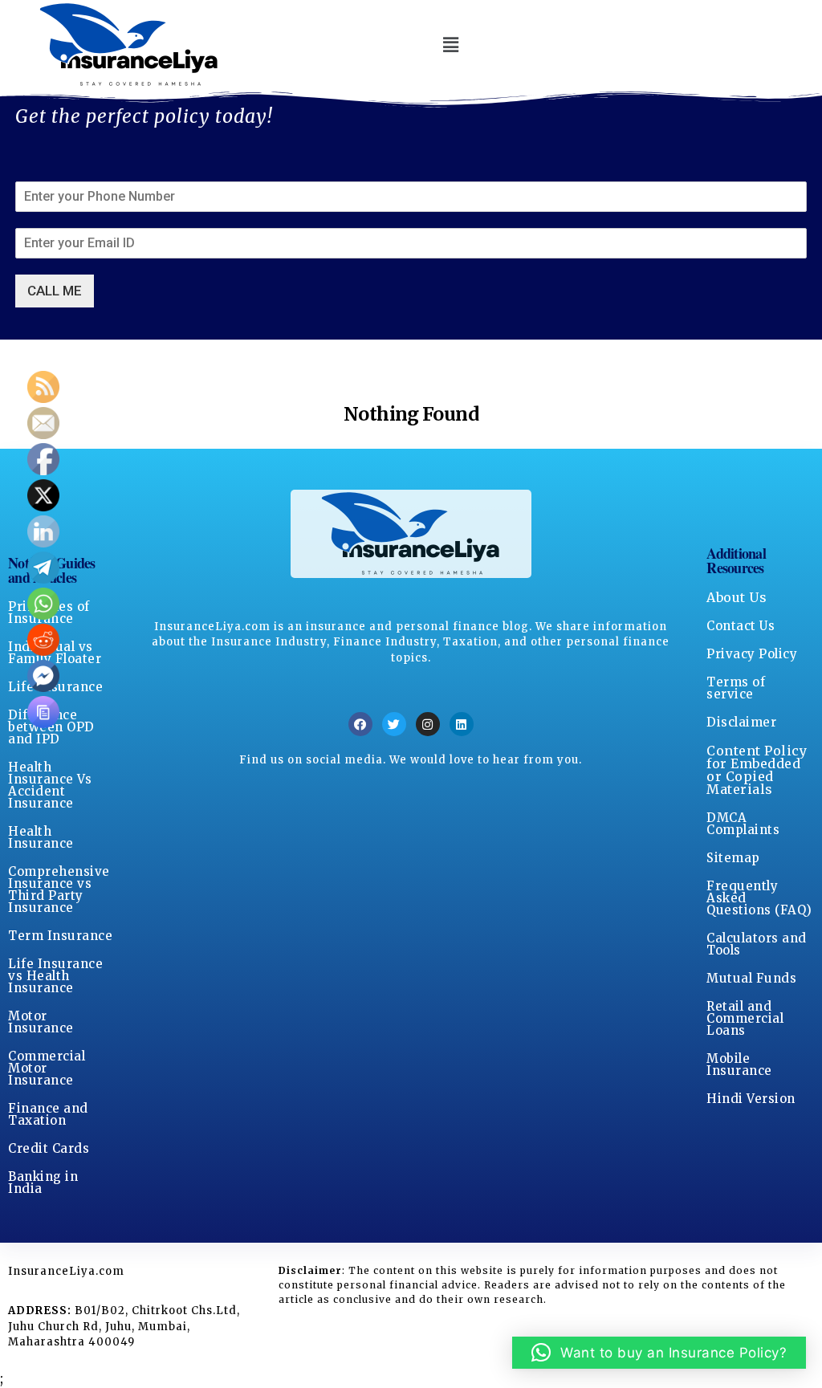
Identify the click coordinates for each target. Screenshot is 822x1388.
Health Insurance (41, 837)
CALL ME (54, 291)
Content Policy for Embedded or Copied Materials (756, 770)
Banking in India (43, 1182)
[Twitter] (394, 724)
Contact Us (740, 625)
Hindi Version (751, 1098)
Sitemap (733, 857)
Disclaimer (741, 722)
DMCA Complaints (742, 823)
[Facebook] (360, 724)
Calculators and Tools (756, 944)
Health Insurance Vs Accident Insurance (50, 785)
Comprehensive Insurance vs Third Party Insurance (59, 889)
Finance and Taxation (48, 1114)
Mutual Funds (751, 978)
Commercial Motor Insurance (46, 1068)
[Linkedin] (462, 724)
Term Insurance (60, 935)
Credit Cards (48, 1148)
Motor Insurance (41, 1022)
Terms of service (735, 688)
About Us (736, 597)
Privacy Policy (751, 653)
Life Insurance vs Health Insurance (55, 975)
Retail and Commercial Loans (744, 1018)
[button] (451, 44)
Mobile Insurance (739, 1064)
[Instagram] (428, 724)
